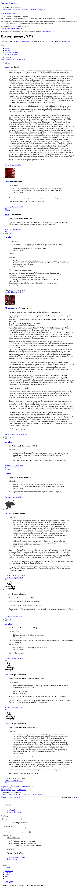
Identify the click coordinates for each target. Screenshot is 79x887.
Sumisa (8, 473)
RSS (6, 878)
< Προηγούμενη (6, 59)
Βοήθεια (7, 873)
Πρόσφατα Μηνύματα (16, 812)
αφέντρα (7, 50)
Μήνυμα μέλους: (8, 826)
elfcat (7, 215)
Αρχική (7, 874)
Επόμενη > (22, 59)
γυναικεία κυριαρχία (11, 52)
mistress (7, 48)
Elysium (8, 181)
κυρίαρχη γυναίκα (11, 54)
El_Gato (8, 513)
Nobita (76, 797)
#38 (6, 209)
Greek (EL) (8, 867)
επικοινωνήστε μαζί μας (48, 31)
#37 (6, 167)
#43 (6, 499)
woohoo (8, 594)
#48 (6, 782)
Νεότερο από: (7, 835)
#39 (6, 231)
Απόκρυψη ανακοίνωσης (9, 13)
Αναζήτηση (12, 811)
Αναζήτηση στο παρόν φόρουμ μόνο (25, 843)
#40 (6, 294)
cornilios (52, 41)
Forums (7, 801)
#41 (6, 436)
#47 (6, 709)
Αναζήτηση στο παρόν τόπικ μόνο (24, 841)
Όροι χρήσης (9, 882)
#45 (6, 618)
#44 (6, 579)
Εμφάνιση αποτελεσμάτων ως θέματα (29, 845)
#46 (6, 660)
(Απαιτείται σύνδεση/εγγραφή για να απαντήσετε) (17, 786)
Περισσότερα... (12, 859)
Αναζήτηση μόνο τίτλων (21, 823)
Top (6, 876)
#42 (6, 467)
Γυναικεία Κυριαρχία (23, 41)
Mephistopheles (11, 308)
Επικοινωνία (9, 871)
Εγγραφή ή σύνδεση (9, 3)
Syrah (7, 67)
